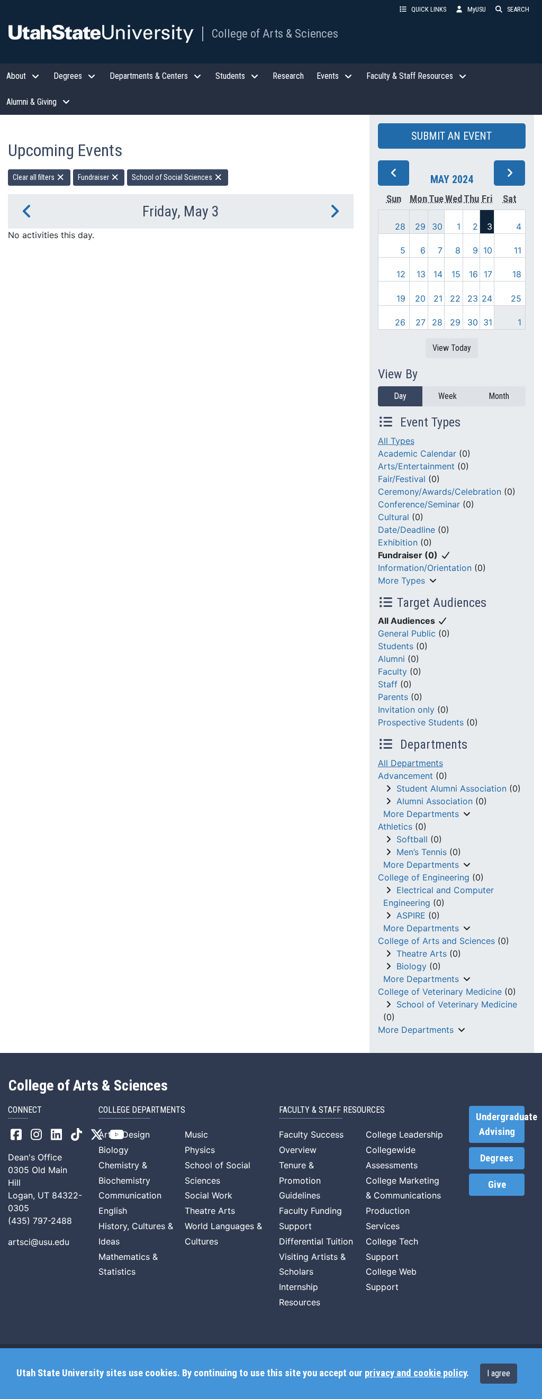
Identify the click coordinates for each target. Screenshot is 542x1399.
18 (516, 274)
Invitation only (406, 709)
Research (288, 76)
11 (517, 250)
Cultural (393, 517)
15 (455, 274)
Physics (200, 1149)
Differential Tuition (316, 1241)
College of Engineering (423, 877)
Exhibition (398, 542)
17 (488, 274)
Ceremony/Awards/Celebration (439, 491)
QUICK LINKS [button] (428, 9)
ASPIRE (411, 915)
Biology (411, 966)
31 (487, 322)
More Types (401, 580)
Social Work (208, 1195)
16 (473, 274)
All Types (396, 440)
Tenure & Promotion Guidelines (300, 1180)
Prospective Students (421, 722)
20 (420, 298)
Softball (412, 839)
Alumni (391, 658)
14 (437, 274)
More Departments (421, 813)
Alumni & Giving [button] (31, 102)
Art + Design (124, 1134)
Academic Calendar (417, 453)
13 (421, 274)
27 (420, 322)
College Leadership (404, 1134)
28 (400, 226)
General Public (407, 633)
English (112, 1210)
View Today (451, 348)
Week (447, 396)
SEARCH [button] (518, 9)
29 (420, 226)
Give (497, 1185)
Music (196, 1134)
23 (472, 298)
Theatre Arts (421, 953)
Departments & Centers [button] (149, 76)
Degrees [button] (67, 76)
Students (395, 646)
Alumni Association (434, 801)
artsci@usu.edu (38, 1242)
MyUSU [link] (476, 9)
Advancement (405, 775)
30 (437, 226)
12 (400, 274)
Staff (388, 684)
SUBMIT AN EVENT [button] (451, 136)
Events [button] (328, 76)
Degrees (496, 1158)
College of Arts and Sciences (436, 940)
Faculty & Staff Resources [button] (409, 76)
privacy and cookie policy (415, 1373)
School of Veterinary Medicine (456, 1004)
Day (400, 396)
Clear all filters (34, 177)
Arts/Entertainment (416, 466)
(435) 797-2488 (40, 1220)
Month (499, 396)
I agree (498, 1373)
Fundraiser (94, 177)
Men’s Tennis (421, 852)
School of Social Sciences (173, 177)
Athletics (395, 826)
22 (455, 298)
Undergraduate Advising (500, 1124)
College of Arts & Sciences (275, 33)
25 (516, 298)
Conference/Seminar (419, 504)
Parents (393, 697)
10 (487, 250)
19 (400, 298)
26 (400, 322)
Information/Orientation (425, 567)
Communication (129, 1195)
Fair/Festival (402, 479)
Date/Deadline (406, 529)
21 (437, 298)
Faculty (392, 671)
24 (487, 298)
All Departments (410, 763)
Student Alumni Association (451, 788)
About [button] (16, 76)
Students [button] (230, 76)
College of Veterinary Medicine (440, 991)
